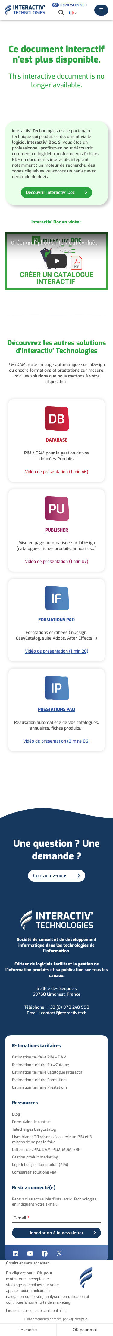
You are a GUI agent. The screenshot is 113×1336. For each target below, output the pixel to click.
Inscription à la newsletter (56, 1232)
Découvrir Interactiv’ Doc (50, 192)
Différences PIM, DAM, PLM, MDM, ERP (46, 1149)
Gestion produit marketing (35, 1157)
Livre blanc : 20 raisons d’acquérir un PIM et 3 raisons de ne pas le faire (52, 1139)
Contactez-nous (50, 875)
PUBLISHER (56, 530)
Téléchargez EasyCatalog (34, 1129)
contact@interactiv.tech (63, 1013)
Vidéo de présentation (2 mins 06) (56, 741)
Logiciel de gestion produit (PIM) (40, 1164)
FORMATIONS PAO (56, 620)
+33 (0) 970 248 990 (68, 1007)
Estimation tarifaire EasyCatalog (40, 1064)
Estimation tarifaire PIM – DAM (39, 1057)
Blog (16, 1114)
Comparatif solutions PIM (34, 1172)
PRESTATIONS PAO (56, 709)
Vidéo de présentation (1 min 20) (56, 651)
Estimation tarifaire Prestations (39, 1087)
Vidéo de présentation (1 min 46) (56, 472)
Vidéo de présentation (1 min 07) (56, 561)
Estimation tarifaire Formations (39, 1079)
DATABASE (56, 440)
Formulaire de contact (31, 1121)
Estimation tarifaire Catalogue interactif (47, 1072)
